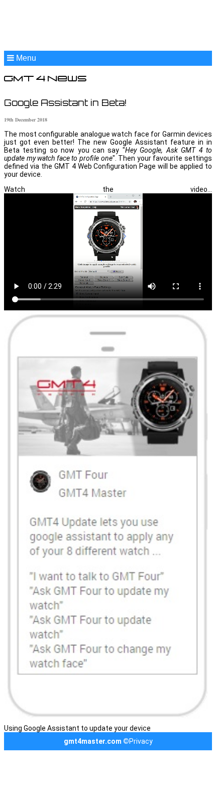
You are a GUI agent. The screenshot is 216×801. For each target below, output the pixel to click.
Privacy (141, 741)
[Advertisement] (108, 26)
